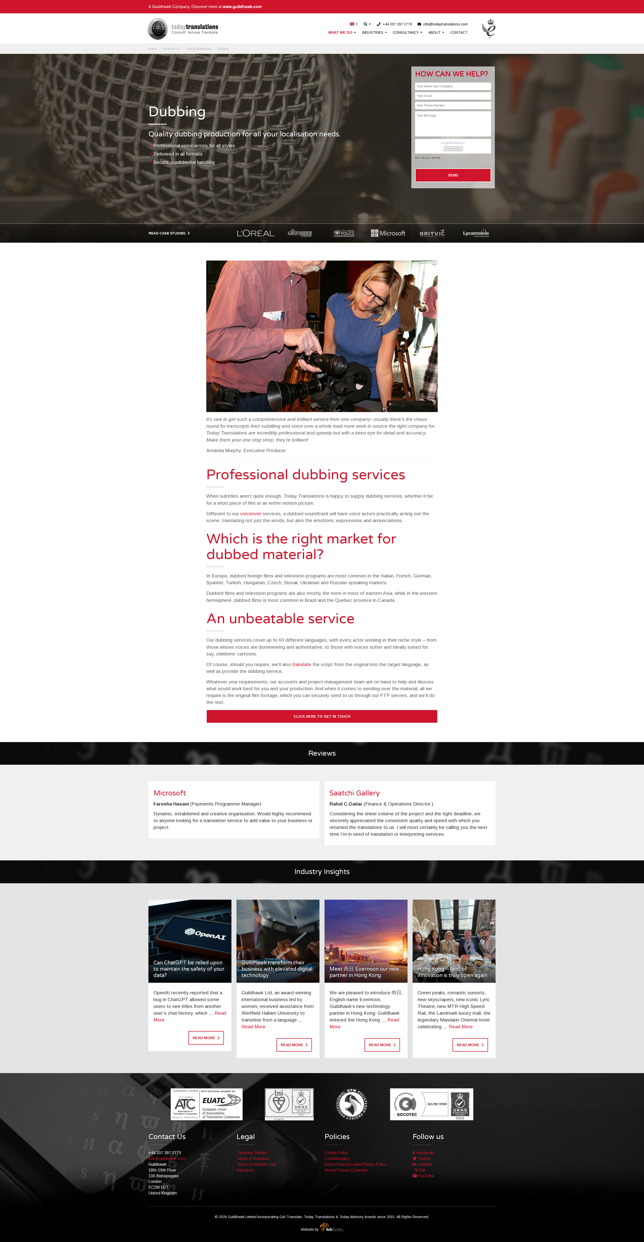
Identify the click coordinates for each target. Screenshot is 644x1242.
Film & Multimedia (198, 49)
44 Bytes (331, 1227)
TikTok (419, 1170)
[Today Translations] (182, 28)
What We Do (340, 32)
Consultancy (406, 32)
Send (453, 175)
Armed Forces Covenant (346, 1170)
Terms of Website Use (256, 1164)
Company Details (251, 1153)
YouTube (425, 1176)
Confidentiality (337, 1158)
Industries (373, 32)
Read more (204, 1038)
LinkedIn (424, 1164)
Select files (453, 149)
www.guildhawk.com (242, 6)
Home (152, 49)
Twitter (423, 1158)
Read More (253, 1026)
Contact (459, 32)
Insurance (245, 1170)
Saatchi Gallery (355, 793)
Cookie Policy (336, 1153)
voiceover (250, 513)
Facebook (424, 1153)
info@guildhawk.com (166, 1158)
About (435, 32)
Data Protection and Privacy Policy (355, 1164)
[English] (354, 24)
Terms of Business (252, 1158)
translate (301, 664)
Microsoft (169, 793)
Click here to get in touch (322, 716)
